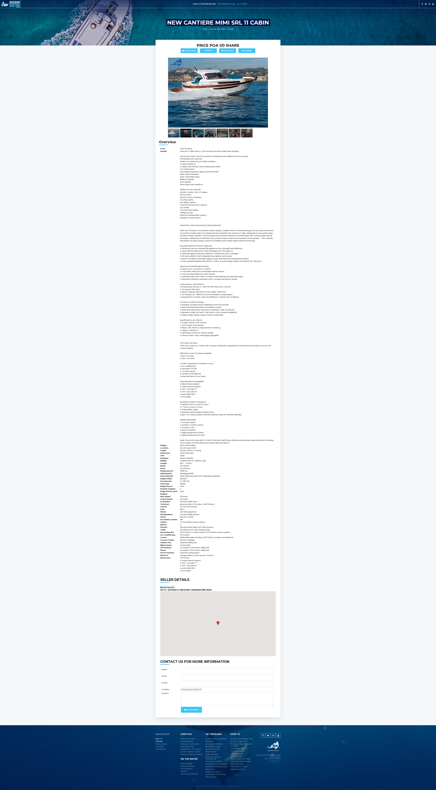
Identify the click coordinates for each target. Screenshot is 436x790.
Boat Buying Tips (213, 749)
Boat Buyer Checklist (214, 744)
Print (209, 51)
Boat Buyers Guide (213, 747)
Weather (184, 771)
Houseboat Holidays (214, 761)
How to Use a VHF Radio (240, 759)
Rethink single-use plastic (191, 754)
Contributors (161, 749)
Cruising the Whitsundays (216, 764)
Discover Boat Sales (226, 4)
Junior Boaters (187, 769)
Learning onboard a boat (240, 761)
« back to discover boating (204, 4)
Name (164, 669)
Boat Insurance (212, 754)
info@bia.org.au (275, 760)
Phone (164, 683)
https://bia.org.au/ (274, 762)
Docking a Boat (236, 754)
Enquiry (165, 693)
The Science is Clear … (239, 767)
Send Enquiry (192, 710)
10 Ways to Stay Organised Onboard (241, 745)
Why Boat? (210, 741)
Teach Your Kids (237, 764)
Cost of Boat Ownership (215, 774)
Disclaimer (160, 747)
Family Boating (187, 741)
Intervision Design (235, 786)
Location (165, 689)
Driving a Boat (236, 756)
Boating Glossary (187, 766)
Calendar (159, 741)
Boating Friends (187, 747)
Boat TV (159, 739)
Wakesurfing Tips (237, 769)
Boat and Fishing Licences (216, 767)
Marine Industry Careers (191, 752)
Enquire (190, 51)
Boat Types (210, 769)
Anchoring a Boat (237, 748)
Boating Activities (188, 739)
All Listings (242, 4)
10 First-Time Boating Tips (241, 739)
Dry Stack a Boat (237, 751)
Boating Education (213, 772)
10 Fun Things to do (238, 741)
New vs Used (211, 777)
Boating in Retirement (190, 744)
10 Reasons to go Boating (216, 739)
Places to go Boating (189, 774)
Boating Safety (186, 764)
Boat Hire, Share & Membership (213, 758)
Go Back (248, 51)
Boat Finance (211, 752)
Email (164, 676)
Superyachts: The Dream (191, 749)
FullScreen (228, 51)
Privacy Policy (161, 744)
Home (205, 29)
